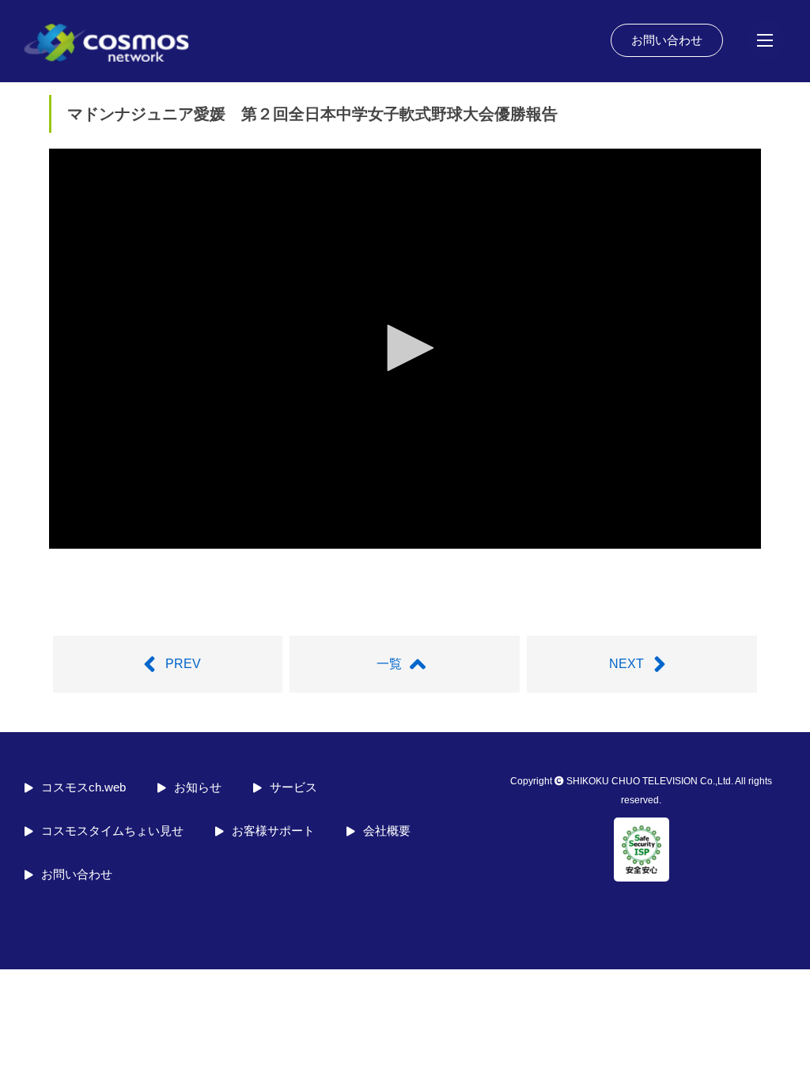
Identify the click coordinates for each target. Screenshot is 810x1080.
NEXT (626, 663)
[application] (405, 349)
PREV (183, 663)
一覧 (389, 663)
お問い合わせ (666, 40)
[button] (405, 348)
